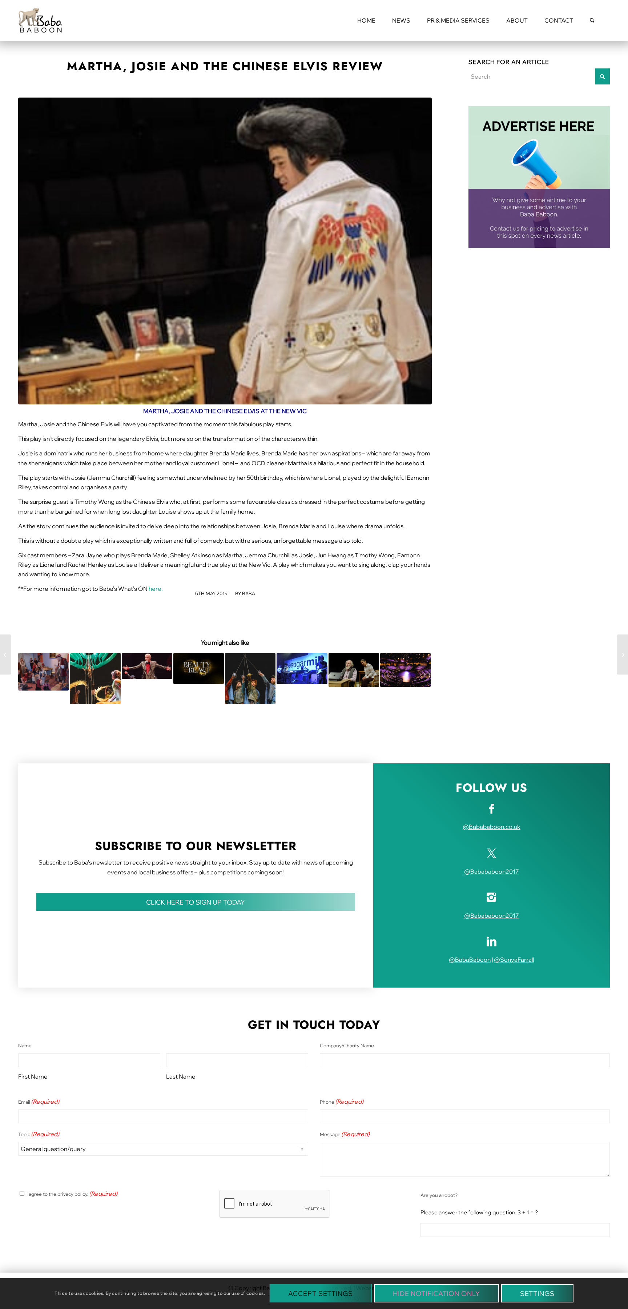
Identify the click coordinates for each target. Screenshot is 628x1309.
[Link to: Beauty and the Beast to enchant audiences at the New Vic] (198, 668)
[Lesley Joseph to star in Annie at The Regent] (5, 654)
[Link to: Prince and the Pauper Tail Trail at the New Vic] (43, 671)
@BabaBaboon (470, 959)
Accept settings (320, 1293)
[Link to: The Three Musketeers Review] (250, 678)
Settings (537, 1293)
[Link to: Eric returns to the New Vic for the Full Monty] (147, 666)
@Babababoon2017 (491, 871)
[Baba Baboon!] (40, 20)
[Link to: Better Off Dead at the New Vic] (354, 670)
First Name (33, 1076)
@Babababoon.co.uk (491, 826)
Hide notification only (436, 1293)
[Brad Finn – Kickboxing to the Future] (622, 654)
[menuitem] (366, 20)
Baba (248, 593)
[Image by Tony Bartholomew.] (225, 251)
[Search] (592, 20)
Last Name (181, 1076)
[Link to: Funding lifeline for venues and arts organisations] (302, 668)
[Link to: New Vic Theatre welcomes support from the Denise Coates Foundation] (405, 670)
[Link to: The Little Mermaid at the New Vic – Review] (95, 678)
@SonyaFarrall (514, 959)
